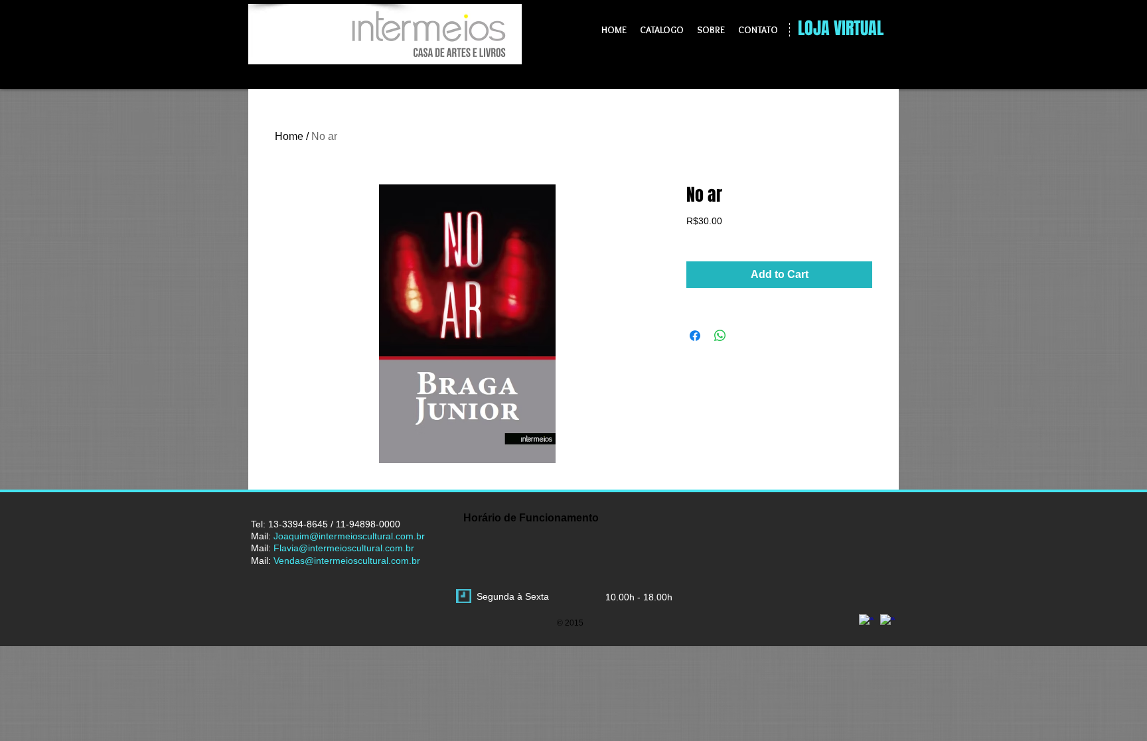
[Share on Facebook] (695, 336)
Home (289, 136)
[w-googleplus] (866, 621)
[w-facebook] (887, 621)
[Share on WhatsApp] (720, 336)
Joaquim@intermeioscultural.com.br (349, 536)
